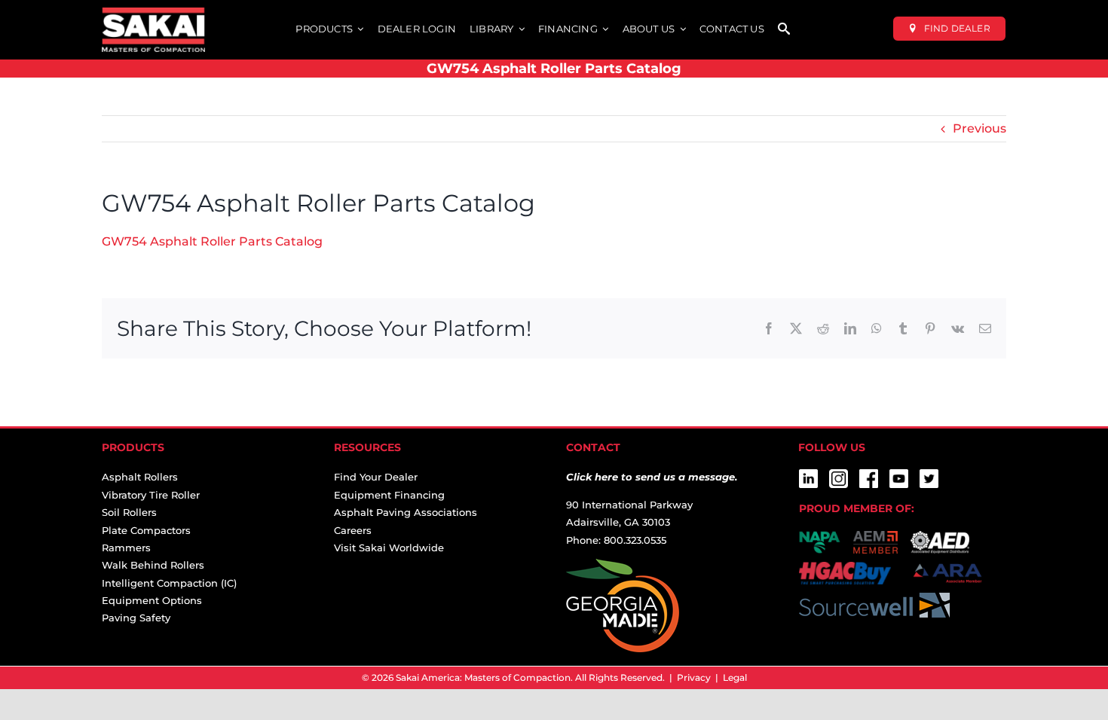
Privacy (694, 677)
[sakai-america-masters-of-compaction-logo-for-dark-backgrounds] (153, 13)
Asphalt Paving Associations (405, 512)
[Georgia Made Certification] (622, 567)
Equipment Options (152, 600)
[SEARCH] (784, 30)
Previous (979, 128)
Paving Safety (136, 618)
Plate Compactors (146, 530)
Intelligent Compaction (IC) (169, 583)
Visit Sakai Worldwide (389, 548)
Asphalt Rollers (140, 477)
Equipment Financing (389, 495)
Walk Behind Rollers (153, 565)
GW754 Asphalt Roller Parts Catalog (212, 241)
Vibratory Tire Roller (151, 495)
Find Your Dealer (376, 477)
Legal (735, 677)
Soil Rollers (129, 512)
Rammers (126, 548)
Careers (353, 530)
